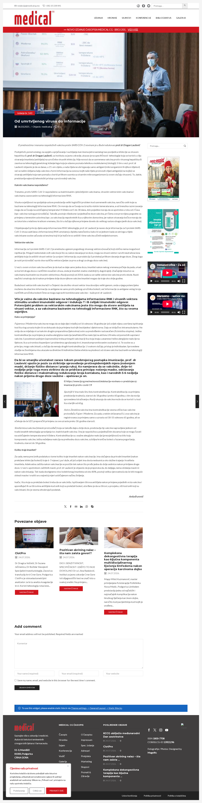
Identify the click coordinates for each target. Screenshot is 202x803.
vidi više (154, 29)
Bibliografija (163, 18)
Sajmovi (126, 18)
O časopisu (86, 734)
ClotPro (20, 553)
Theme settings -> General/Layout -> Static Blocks (96, 708)
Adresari (85, 750)
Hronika (63, 739)
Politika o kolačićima (177, 796)
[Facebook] (143, 6)
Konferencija (65, 750)
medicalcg (47, 126)
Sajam (62, 745)
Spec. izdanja (87, 745)
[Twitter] (66, 506)
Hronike (112, 18)
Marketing (86, 761)
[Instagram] (138, 6)
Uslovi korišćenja (129, 796)
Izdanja (98, 18)
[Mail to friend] (76, 506)
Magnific (152, 752)
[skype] (91, 506)
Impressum (86, 739)
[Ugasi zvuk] (178, 281)
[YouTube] (148, 6)
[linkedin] (81, 506)
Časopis (63, 734)
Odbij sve (37, 790)
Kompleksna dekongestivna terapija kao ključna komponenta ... (121, 773)
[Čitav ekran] (183, 281)
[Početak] (151, 281)
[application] (168, 273)
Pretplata (86, 756)
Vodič (62, 756)
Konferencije (143, 18)
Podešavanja (19, 790)
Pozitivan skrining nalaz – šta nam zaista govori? (77, 551)
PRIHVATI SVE (57, 790)
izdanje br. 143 (24, 113)
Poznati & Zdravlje (86, 774)
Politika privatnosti (152, 796)
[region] (38, 780)
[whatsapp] (86, 506)
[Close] (68, 766)
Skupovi (85, 766)
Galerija (181, 18)
